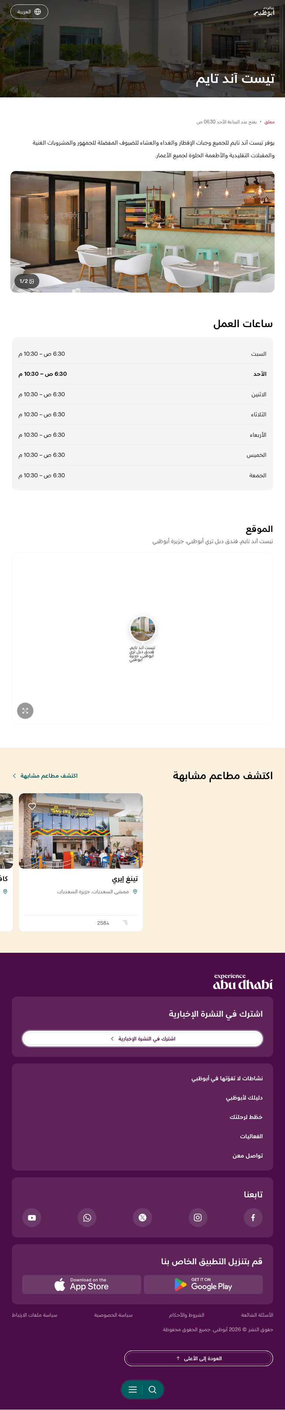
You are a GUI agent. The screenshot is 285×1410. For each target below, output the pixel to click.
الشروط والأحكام (186, 1315)
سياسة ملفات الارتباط (34, 1315)
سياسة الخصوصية (113, 1315)
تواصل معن (248, 1155)
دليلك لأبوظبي (244, 1097)
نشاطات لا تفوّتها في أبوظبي (227, 1078)
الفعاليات (251, 1136)
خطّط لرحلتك (246, 1116)
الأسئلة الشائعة (257, 1315)
